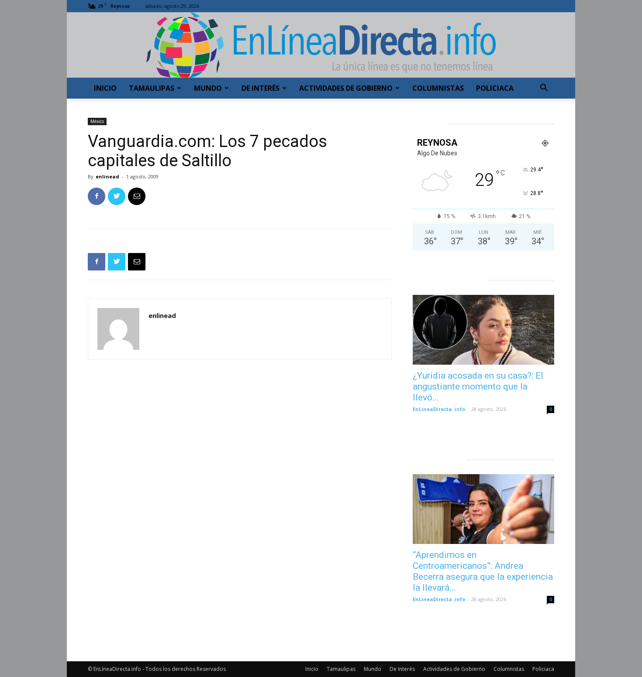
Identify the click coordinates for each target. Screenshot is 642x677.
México (97, 121)
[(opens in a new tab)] (483, 330)
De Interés (261, 88)
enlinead (107, 176)
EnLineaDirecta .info (439, 409)
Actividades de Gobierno (346, 88)
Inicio (105, 88)
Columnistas (438, 88)
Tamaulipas (151, 88)
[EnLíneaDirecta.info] (321, 45)
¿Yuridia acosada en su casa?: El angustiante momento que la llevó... (478, 386)
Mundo (208, 88)
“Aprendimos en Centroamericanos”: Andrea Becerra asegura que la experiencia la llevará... (483, 571)
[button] (543, 89)
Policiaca (495, 88)
